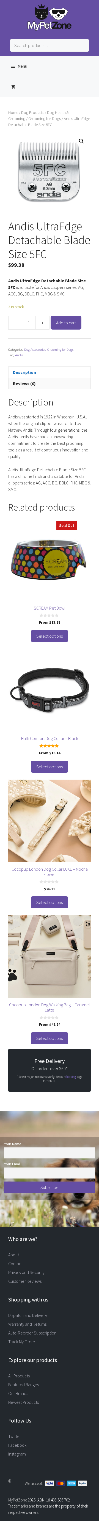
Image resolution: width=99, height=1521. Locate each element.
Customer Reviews (25, 1281)
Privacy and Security (26, 1272)
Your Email (12, 1163)
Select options (49, 636)
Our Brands (18, 1393)
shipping (70, 1077)
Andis (19, 355)
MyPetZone (17, 1500)
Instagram (17, 1454)
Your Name (12, 1143)
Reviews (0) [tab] (24, 383)
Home (13, 112)
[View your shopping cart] (13, 86)
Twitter (14, 1436)
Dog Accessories (35, 349)
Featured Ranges (23, 1384)
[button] (81, 141)
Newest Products (23, 1402)
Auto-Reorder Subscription (32, 1333)
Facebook (17, 1445)
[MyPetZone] (50, 29)
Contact (15, 1263)
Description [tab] (24, 372)
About (13, 1254)
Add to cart (66, 322)
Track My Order (21, 1341)
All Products (19, 1376)
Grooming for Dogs (44, 118)
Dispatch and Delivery (27, 1315)
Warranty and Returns (27, 1324)
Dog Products (32, 112)
